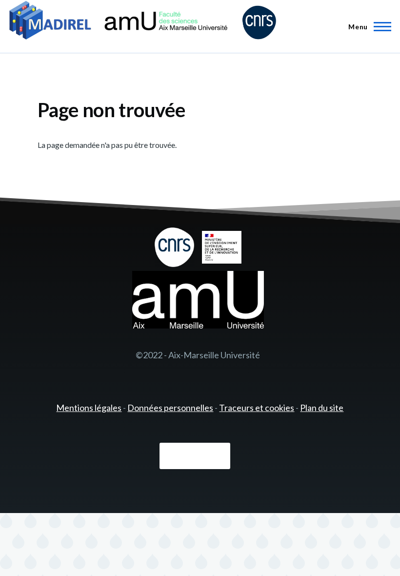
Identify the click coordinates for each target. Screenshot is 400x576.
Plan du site (321, 407)
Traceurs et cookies (256, 407)
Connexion (195, 456)
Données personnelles (170, 407)
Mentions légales (88, 407)
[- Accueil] (143, 22)
